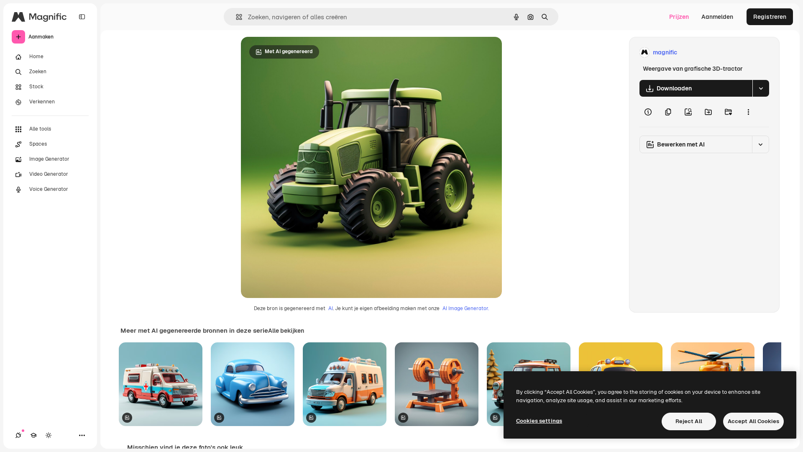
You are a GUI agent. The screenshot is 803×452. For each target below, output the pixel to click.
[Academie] (33, 435)
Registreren (769, 17)
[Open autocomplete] (235, 17)
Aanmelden (717, 17)
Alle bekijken (286, 330)
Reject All (688, 421)
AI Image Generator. (465, 308)
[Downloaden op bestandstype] (760, 88)
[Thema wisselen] (48, 435)
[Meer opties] (748, 111)
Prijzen (679, 17)
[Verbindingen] (18, 435)
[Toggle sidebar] (82, 16)
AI (330, 308)
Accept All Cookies (753, 421)
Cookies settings (539, 420)
